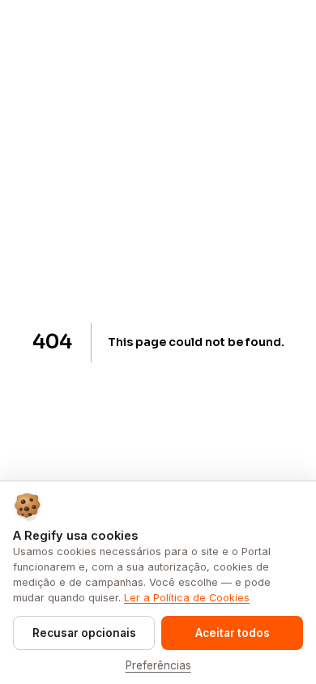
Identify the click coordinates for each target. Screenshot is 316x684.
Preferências (158, 665)
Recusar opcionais (84, 632)
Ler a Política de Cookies (187, 598)
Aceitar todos (232, 632)
